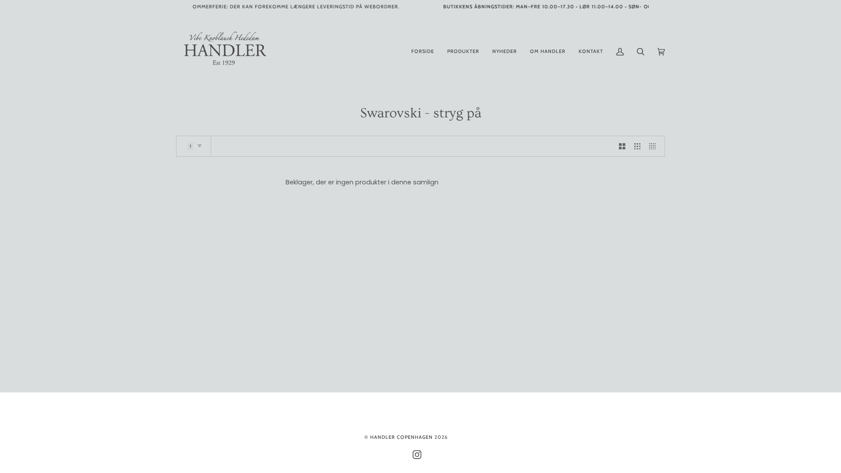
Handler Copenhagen (401, 437)
